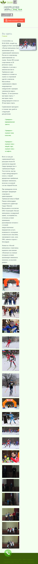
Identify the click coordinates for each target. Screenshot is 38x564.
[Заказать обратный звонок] (8, 553)
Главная (4, 36)
